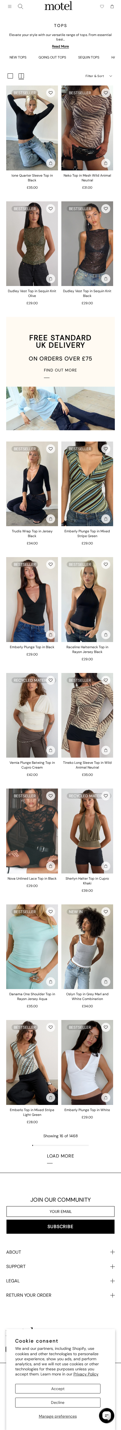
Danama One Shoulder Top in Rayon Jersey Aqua (32, 996)
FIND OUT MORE (60, 370)
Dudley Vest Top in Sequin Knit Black (87, 293)
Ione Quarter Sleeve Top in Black (32, 178)
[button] (50, 92)
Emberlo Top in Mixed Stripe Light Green (32, 1112)
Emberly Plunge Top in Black (32, 647)
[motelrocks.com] (58, 6)
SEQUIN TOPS (88, 57)
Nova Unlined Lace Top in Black (32, 878)
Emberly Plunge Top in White (87, 1110)
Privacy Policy (85, 1374)
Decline (57, 1402)
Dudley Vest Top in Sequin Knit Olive (32, 293)
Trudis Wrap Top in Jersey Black (32, 533)
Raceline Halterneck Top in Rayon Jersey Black (87, 649)
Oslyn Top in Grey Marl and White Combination (87, 996)
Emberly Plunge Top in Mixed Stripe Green (87, 533)
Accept (57, 1388)
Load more (60, 1156)
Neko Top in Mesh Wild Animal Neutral (87, 178)
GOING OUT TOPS (52, 57)
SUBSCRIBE (60, 1226)
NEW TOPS (18, 57)
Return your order (28, 1295)
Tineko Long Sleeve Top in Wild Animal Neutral (87, 765)
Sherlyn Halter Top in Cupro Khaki (87, 881)
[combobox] (20, 6)
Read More (60, 46)
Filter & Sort (95, 76)
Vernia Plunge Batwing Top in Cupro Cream (32, 765)
